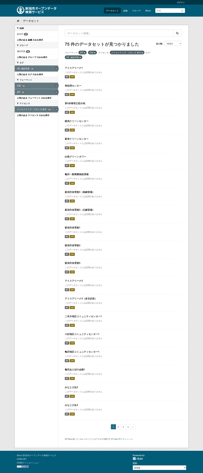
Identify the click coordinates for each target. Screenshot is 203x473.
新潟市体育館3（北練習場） (80, 209)
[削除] (84, 52)
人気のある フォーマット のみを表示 (34, 97)
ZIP (67, 77)
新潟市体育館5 (72, 263)
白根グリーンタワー (75, 156)
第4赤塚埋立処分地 (75, 103)
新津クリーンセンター (77, 138)
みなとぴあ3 (71, 405)
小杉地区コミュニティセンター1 (82, 334)
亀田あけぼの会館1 (75, 369)
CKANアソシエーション (28, 462)
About (148, 10)
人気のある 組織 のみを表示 (30, 39)
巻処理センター (73, 85)
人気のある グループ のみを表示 (32, 57)
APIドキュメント (125, 439)
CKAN (138, 458)
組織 (125, 10)
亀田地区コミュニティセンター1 (82, 351)
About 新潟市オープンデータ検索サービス (36, 455)
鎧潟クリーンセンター (77, 121)
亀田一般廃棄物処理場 (77, 174)
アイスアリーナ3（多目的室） (81, 298)
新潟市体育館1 (72, 227)
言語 (135, 463)
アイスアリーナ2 (74, 280)
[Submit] (182, 10)
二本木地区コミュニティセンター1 (83, 316)
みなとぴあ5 (71, 387)
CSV (72, 77)
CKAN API (21, 458)
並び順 (159, 43)
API (112, 439)
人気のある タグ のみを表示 (30, 74)
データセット (112, 10)
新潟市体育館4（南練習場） (80, 192)
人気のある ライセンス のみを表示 (33, 115)
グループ (136, 10)
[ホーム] (18, 21)
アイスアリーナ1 (74, 67)
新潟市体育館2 (72, 245)
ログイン (181, 2)
